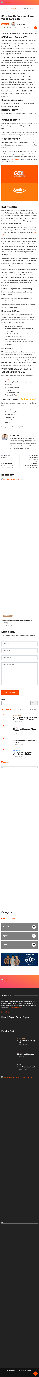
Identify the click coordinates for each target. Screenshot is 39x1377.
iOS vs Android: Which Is (26, 1067)
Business (13, 8)
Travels (7, 379)
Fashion (15, 727)
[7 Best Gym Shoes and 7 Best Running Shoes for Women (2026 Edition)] (8, 1054)
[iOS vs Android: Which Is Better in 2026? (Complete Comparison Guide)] (8, 1067)
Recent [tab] (8, 710)
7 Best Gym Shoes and (25, 1054)
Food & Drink (8, 615)
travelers (7, 116)
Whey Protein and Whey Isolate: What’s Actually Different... (25, 718)
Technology (16, 750)
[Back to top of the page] (35, 1373)
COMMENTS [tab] (32, 710)
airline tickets (16, 159)
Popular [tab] (20, 710)
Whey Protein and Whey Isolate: (26, 1041)
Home (5, 8)
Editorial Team (21, 24)
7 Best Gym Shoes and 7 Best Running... (24, 730)
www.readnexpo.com (14, 1007)
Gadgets (15, 738)
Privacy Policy (5, 1012)
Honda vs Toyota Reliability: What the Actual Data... (23, 753)
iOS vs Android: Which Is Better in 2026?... (25, 741)
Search (3, 699)
